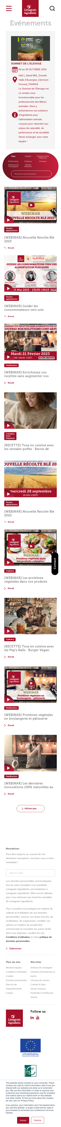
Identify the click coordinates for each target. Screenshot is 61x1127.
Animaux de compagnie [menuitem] (41, 968)
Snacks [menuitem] (33, 997)
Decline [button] (37, 1120)
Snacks (28, 156)
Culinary (28, 161)
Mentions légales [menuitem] (14, 968)
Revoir (11, 248)
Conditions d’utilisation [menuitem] (16, 972)
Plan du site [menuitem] (13, 962)
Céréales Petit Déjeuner (43, 157)
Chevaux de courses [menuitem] (39, 980)
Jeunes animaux (28, 165)
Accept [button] (23, 1120)
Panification (13, 161)
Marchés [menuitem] (35, 962)
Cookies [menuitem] (10, 976)
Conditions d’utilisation (18, 937)
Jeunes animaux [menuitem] (38, 989)
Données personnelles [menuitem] (16, 980)
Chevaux (43, 161)
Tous (13, 156)
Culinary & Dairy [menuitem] (38, 984)
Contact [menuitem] (9, 993)
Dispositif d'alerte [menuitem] (14, 989)
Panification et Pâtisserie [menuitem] (41, 993)
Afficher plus (30, 808)
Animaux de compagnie (13, 165)
